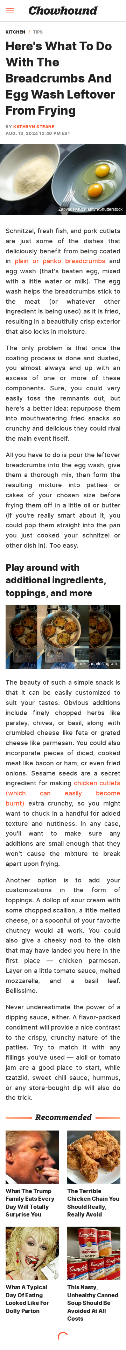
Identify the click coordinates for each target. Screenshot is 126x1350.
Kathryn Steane (33, 126)
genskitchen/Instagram (95, 664)
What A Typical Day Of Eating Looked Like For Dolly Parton (27, 1299)
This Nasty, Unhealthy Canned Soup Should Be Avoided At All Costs (92, 1303)
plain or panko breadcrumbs (60, 261)
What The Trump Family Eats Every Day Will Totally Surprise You (30, 1202)
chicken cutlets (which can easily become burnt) (63, 793)
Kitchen (16, 32)
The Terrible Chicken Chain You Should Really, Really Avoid (93, 1202)
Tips (38, 32)
